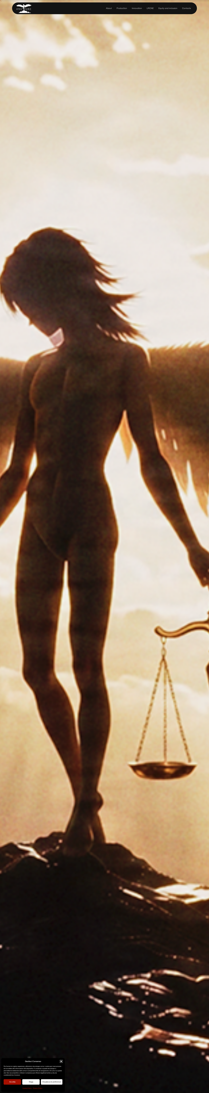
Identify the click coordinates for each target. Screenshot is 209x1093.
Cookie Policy (27, 1088)
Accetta (12, 1082)
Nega (31, 1082)
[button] (61, 1061)
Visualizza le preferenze (51, 1082)
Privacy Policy (37, 1088)
